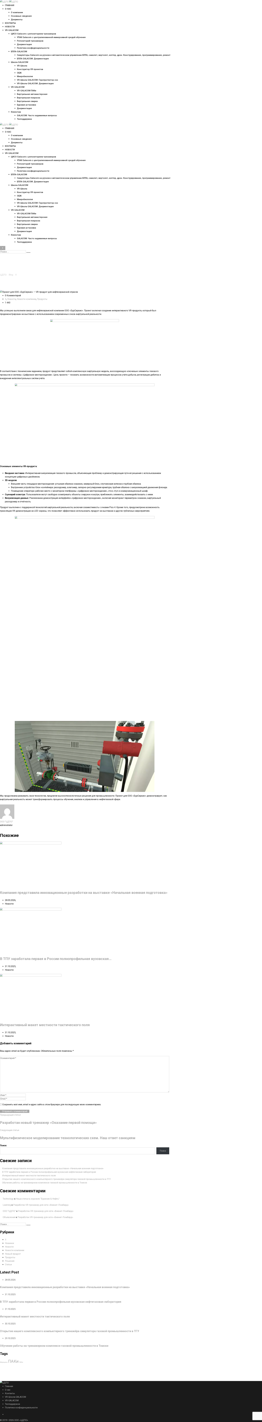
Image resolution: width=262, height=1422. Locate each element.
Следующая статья (9, 1130)
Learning (7, 1205)
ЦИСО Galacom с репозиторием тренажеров (33, 34)
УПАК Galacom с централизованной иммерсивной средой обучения (51, 37)
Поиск (3, 1145)
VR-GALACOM (11, 30)
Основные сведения (21, 16)
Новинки (9, 1243)
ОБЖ (19, 73)
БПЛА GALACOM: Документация (33, 58)
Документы (17, 19)
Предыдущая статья (10, 1115)
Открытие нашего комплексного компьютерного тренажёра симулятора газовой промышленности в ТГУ (56, 1179)
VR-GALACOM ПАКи (26, 90)
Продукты (42, 299)
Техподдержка (24, 119)
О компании (17, 12)
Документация (24, 44)
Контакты (10, 23)
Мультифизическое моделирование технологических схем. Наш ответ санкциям (67, 1138)
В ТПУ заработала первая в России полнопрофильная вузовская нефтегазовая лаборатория (49, 1172)
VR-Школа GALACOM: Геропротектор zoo (37, 80)
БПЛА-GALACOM (19, 51)
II (5, 299)
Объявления (9, 1217)
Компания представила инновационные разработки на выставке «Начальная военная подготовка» (83, 893)
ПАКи (13, 1361)
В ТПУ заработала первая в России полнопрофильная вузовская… (55, 959)
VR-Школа (22, 65)
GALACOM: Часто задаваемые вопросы (37, 115)
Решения (9, 1261)
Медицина (4, 1362)
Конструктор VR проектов (30, 69)
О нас (8, 9)
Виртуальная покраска (28, 97)
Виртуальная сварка (27, 101)
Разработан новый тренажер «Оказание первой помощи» (48, 1123)
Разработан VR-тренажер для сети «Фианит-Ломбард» (41, 1205)
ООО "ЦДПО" (6, 821)
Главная (9, 5)
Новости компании (26, 299)
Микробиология (25, 76)
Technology (8, 1198)
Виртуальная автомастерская (32, 94)
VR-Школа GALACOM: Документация (35, 83)
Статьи (8, 1264)
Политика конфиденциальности (33, 48)
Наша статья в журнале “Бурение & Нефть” (37, 1198)
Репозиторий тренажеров (30, 41)
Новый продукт (13, 1254)
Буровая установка (26, 105)
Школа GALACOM (19, 62)
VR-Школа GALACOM (15, 1397)
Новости (10, 26)
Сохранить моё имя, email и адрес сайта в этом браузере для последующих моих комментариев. (51, 1104)
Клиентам (16, 112)
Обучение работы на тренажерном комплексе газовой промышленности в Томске (44, 1182)
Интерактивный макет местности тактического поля (45, 1025)
